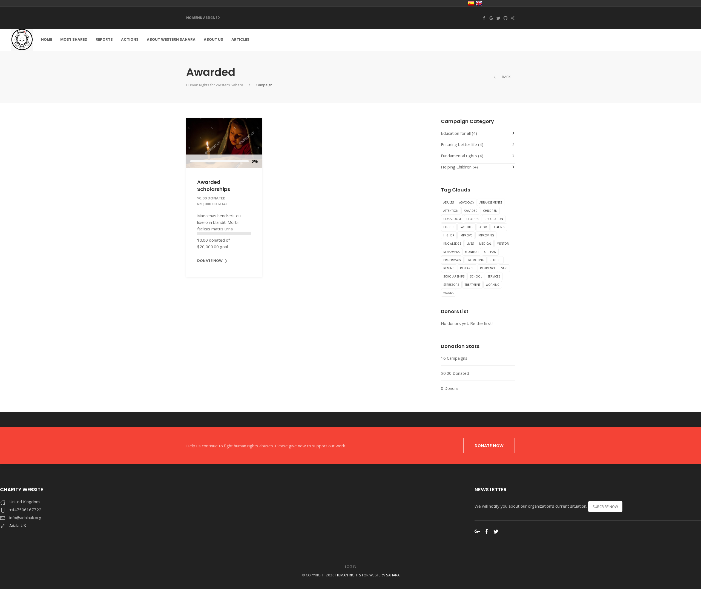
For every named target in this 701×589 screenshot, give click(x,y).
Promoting (475, 260)
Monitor (472, 252)
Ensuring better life (459, 144)
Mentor (503, 243)
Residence (488, 268)
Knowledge (452, 243)
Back (506, 76)
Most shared (73, 39)
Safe (504, 268)
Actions (130, 39)
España (471, 3)
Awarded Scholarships (213, 185)
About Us (213, 39)
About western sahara (171, 39)
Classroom (452, 219)
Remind (449, 268)
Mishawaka (451, 252)
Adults (448, 202)
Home (46, 39)
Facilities (466, 227)
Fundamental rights (459, 155)
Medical (485, 243)
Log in (350, 566)
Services (493, 276)
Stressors (451, 285)
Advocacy (466, 202)
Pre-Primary (452, 260)
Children (490, 211)
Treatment (472, 285)
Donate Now (210, 260)
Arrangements (490, 202)
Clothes (472, 219)
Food (483, 227)
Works (448, 293)
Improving (486, 235)
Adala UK (17, 525)
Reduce (495, 260)
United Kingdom (478, 3)
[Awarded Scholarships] (224, 142)
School (476, 276)
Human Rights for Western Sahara (214, 84)
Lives (470, 243)
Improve (466, 235)
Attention (450, 211)
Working (492, 285)
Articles (240, 39)
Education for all (456, 133)
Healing (499, 227)
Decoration (493, 219)
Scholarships (453, 276)
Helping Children (456, 167)
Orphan (490, 252)
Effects (448, 227)
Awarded (471, 211)
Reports (104, 39)
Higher (448, 235)
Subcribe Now (605, 506)
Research (467, 268)
